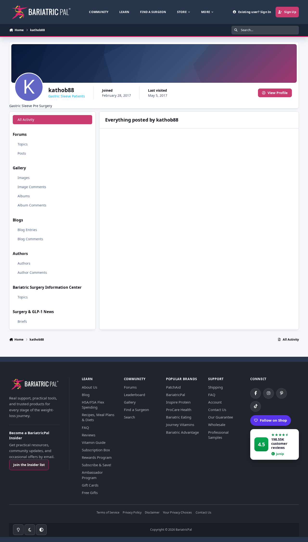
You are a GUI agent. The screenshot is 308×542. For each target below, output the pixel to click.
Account (215, 402)
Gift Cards (90, 485)
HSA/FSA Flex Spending (93, 405)
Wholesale (216, 424)
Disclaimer (152, 513)
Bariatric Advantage (182, 432)
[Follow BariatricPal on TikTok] (255, 406)
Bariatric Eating (178, 417)
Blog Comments (30, 239)
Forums (130, 387)
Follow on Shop (273, 420)
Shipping (215, 387)
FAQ (85, 427)
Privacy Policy (132, 513)
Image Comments (32, 187)
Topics (23, 144)
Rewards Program (97, 457)
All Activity (26, 119)
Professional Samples (218, 435)
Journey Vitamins (180, 424)
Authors (24, 263)
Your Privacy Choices (177, 513)
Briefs (22, 321)
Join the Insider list (29, 464)
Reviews (88, 434)
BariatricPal (175, 394)
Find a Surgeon (136, 409)
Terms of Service (107, 513)
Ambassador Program (92, 475)
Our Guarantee (220, 417)
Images (24, 177)
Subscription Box (96, 449)
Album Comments (32, 205)
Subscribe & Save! (96, 464)
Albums (24, 196)
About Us (89, 387)
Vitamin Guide (93, 442)
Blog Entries (27, 229)
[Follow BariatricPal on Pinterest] (281, 393)
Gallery (130, 402)
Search (129, 417)
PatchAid (173, 387)
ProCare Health (178, 409)
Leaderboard (134, 394)
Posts (22, 153)
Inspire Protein (178, 402)
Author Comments (32, 272)
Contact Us (217, 409)
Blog (86, 394)
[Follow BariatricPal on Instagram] (268, 393)
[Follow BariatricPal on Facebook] (255, 393)
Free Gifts (90, 492)
